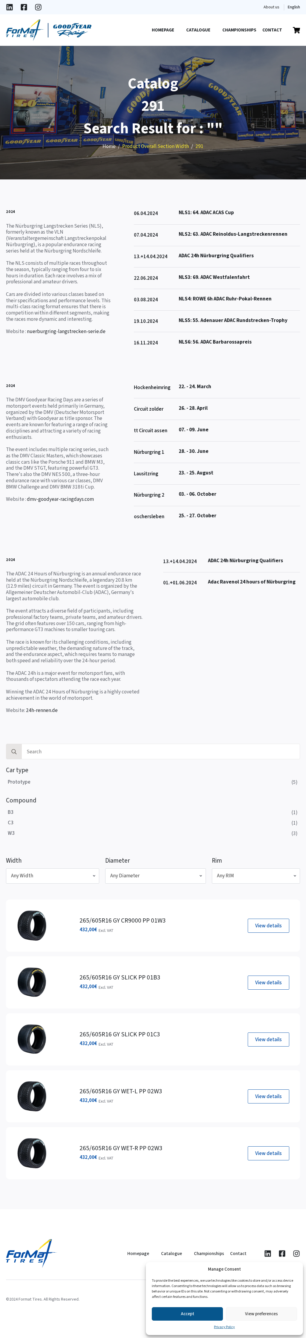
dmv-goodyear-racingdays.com (60, 499)
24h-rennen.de (42, 710)
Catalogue (198, 30)
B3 (10, 812)
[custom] (9, 7)
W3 (11, 833)
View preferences (261, 1314)
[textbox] (50, 875)
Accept (187, 1314)
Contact (272, 30)
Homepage (163, 30)
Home (109, 146)
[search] (14, 752)
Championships (239, 30)
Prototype (19, 782)
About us (271, 7)
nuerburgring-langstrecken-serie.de (66, 331)
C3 (10, 822)
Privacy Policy (224, 1327)
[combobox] (52, 875)
